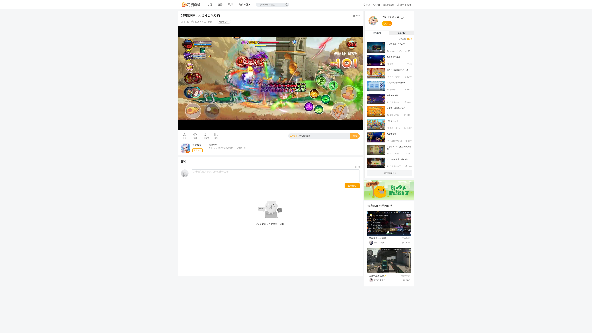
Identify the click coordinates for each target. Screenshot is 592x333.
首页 (209, 4)
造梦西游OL (224, 22)
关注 (378, 5)
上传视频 (390, 5)
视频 (230, 4)
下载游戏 (197, 150)
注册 (409, 5)
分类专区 (244, 4)
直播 (220, 4)
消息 (368, 5)
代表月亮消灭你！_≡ (393, 17)
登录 (402, 5)
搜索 (286, 4)
